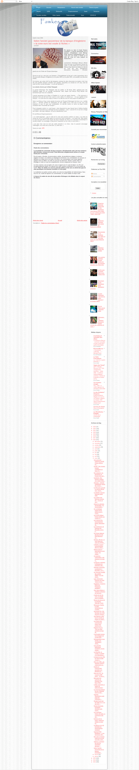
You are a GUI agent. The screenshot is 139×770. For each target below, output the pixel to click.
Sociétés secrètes (41, 15)
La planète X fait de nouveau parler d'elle (99, 494)
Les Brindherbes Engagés (98, 412)
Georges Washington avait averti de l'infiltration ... (99, 697)
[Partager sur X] (38, 132)
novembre (97, 443)
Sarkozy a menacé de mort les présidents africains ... (99, 744)
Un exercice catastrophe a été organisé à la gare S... (99, 558)
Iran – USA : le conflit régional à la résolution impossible (99, 387)
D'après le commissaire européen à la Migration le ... (98, 669)
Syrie (82, 15)
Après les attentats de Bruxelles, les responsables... (99, 505)
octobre (97, 445)
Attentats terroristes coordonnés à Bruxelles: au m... (99, 569)
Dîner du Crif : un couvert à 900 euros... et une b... (99, 675)
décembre (97, 441)
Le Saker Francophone (97, 357)
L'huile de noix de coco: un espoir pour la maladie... (99, 596)
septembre (98, 447)
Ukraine (38, 11)
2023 (94, 426)
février (96, 754)
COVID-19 (93, 15)
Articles (95, 173)
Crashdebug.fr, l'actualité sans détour (98, 337)
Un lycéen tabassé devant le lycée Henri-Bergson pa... (99, 536)
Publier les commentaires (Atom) (50, 223)
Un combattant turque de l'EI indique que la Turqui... (98, 511)
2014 (94, 760)
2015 (94, 758)
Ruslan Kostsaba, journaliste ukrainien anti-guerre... (99, 708)
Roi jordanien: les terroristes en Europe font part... (99, 474)
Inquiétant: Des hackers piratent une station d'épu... (99, 479)
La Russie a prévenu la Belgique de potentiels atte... (99, 564)
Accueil (38, 7)
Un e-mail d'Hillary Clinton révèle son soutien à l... (99, 517)
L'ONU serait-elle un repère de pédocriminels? (99, 686)
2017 (94, 438)
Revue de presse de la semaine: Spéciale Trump (99, 601)
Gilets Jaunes (56, 15)
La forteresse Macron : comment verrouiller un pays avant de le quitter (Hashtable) (99, 343)
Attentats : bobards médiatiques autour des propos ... (99, 484)
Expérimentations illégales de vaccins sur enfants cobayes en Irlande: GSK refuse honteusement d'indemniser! (99, 399)
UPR (43, 128)
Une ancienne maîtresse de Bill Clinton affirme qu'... (99, 462)
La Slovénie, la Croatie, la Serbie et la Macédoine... (99, 653)
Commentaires (97, 176)
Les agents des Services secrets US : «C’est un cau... (99, 500)
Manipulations (61, 7)
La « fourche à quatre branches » (99, 360)
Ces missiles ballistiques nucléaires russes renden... (99, 648)
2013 (94, 762)
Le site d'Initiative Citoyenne (99, 393)
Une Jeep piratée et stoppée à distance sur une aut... (99, 591)
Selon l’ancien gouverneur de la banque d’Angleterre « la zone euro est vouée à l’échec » (60, 42)
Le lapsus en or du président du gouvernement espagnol (99, 728)
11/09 (48, 11)
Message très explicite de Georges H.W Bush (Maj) (98, 680)
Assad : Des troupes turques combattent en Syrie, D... (99, 469)
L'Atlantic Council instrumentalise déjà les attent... (99, 546)
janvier (97, 756)
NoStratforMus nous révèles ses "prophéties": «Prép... (99, 641)
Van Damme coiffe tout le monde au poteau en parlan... (99, 618)
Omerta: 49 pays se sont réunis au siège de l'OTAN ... (99, 541)
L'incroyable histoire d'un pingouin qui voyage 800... (99, 636)
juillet (96, 450)
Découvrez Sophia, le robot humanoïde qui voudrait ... (99, 607)
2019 (94, 434)
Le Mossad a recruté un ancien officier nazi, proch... (99, 489)
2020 (94, 432)
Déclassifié (59, 11)
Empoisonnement (73, 11)
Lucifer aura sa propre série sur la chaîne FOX (101, 272)
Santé (85, 11)
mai (96, 454)
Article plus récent (38, 220)
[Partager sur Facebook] (40, 132)
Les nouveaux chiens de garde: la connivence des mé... (99, 715)
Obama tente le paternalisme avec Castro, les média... (99, 552)
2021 (94, 430)
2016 (94, 439)
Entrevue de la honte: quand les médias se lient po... (99, 721)
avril (96, 456)
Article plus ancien (82, 220)
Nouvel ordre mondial (77, 7)
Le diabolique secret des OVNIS (101, 248)
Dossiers (48, 7)
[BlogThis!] (36, 132)
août (96, 449)
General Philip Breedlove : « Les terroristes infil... (99, 733)
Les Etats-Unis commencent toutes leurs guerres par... (98, 624)
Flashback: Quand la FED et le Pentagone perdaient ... (99, 586)
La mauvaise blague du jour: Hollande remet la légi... (99, 691)
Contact (94, 193)
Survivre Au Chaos (99, 406)
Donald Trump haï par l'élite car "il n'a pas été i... (99, 702)
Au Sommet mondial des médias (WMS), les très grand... (99, 575)
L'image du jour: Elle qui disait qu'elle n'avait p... (99, 658)
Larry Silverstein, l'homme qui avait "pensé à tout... (99, 580)
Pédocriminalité (70, 15)
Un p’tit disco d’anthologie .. (97, 415)
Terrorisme (96, 11)
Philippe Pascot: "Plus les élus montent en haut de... (99, 630)
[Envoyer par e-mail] (34, 132)
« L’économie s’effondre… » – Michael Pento (98, 351)
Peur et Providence (99, 408)
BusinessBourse (98, 348)
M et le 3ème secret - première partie (101, 309)
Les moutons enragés (97, 383)
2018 (94, 436)
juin (96, 452)
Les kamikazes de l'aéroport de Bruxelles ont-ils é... (99, 529)
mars (96, 458)
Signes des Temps (99, 365)
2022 (94, 428)
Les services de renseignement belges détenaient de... (99, 523)
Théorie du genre (93, 7)
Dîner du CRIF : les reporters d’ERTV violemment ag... (99, 663)
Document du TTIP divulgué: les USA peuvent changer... (99, 613)
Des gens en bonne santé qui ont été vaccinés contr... (99, 738)
